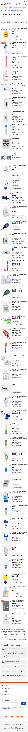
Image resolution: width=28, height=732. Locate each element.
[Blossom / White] (17, 73)
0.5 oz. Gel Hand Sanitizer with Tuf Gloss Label (19, 234)
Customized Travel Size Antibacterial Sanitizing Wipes (19, 84)
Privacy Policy (8, 725)
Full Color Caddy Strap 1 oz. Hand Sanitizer (19, 411)
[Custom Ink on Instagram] (16, 716)
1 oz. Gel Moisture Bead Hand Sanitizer (18, 98)
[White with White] (15, 522)
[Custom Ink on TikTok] (19, 716)
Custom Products (7, 723)
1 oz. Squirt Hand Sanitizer (18, 111)
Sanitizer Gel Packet (17, 152)
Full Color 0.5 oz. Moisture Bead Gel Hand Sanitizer (19, 302)
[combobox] (14, 7)
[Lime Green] (17, 223)
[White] (15, 31)
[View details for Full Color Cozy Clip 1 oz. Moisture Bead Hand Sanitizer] (6, 225)
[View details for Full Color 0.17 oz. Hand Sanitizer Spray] (6, 511)
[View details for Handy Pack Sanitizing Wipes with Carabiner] (6, 361)
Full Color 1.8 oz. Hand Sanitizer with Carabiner (19, 180)
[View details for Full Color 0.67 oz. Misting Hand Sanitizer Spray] (6, 524)
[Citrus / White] (19, 73)
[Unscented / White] (13, 73)
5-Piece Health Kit (16, 138)
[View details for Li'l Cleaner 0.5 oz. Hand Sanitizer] (6, 198)
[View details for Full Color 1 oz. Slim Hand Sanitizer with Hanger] (6, 565)
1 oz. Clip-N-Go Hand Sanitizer (19, 165)
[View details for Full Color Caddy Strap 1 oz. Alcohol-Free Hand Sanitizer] (6, 321)
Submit (23, 703)
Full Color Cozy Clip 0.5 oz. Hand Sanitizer (19, 288)
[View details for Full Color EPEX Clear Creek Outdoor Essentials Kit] (6, 483)
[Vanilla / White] (21, 588)
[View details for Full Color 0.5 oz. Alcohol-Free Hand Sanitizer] (6, 375)
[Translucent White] (15, 576)
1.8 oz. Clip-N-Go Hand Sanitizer (19, 247)
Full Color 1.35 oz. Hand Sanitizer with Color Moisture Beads (19, 533)
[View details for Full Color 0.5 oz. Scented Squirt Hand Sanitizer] (6, 75)
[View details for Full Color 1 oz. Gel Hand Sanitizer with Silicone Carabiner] (6, 443)
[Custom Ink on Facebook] (6, 716)
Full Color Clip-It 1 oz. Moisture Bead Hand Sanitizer (19, 397)
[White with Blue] (15, 495)
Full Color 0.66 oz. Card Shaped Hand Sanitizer (19, 29)
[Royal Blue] (13, 249)
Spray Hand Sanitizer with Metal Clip (19, 465)
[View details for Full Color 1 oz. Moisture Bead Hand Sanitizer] (6, 280)
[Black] (21, 45)
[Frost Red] (13, 31)
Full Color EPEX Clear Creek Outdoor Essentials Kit (18, 479)
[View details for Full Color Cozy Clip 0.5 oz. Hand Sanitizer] (6, 293)
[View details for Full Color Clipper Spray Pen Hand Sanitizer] (6, 266)
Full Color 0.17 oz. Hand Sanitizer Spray (19, 506)
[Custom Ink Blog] (22, 716)
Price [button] (15, 22)
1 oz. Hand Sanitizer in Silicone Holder (19, 43)
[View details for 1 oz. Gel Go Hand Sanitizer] (6, 334)
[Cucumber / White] (21, 73)
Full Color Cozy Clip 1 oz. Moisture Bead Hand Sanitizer (19, 221)
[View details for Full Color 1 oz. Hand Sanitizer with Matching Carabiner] (6, 497)
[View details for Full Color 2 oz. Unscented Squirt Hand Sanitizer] (6, 212)
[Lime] (19, 454)
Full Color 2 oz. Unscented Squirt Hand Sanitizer (19, 207)
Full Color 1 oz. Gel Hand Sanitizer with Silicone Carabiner (19, 438)
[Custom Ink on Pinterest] (12, 716)
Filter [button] (4, 22)
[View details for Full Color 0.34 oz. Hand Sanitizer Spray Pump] (6, 62)
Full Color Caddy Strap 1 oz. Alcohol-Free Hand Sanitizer (18, 316)
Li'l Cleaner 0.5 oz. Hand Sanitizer (17, 193)
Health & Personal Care (12, 10)
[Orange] (19, 45)
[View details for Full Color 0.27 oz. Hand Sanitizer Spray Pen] (6, 130)
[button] (10, 30)
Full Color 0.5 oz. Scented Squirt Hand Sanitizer (19, 70)
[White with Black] (13, 495)
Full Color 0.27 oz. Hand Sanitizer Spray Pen (19, 125)
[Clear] (13, 101)
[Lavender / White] (15, 73)
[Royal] (15, 167)
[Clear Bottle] (13, 372)
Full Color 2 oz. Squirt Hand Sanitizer (18, 614)
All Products (3, 10)
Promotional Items (16, 723)
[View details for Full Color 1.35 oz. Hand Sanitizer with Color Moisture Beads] (6, 538)
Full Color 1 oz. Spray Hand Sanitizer (18, 424)
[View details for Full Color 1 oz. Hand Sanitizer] (6, 592)
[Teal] (13, 223)
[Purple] (13, 59)
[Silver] (15, 154)
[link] (7, 4)
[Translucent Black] (17, 576)
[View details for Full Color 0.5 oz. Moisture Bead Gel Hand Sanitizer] (6, 307)
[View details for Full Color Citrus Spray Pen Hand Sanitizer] (6, 348)
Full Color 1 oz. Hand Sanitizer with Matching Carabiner (19, 492)
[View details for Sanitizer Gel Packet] (6, 157)
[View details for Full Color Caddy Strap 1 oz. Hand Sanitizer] (6, 416)
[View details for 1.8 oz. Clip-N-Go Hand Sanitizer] (6, 253)
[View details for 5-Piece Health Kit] (6, 144)
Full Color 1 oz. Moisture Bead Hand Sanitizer (19, 275)
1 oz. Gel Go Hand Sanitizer (18, 328)
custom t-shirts (20, 724)
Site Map (23, 723)
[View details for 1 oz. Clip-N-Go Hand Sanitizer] (6, 171)
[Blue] (13, 45)
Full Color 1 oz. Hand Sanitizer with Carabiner (19, 574)
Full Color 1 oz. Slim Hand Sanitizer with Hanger (17, 560)
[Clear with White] (15, 535)
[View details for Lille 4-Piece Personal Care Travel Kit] (6, 388)
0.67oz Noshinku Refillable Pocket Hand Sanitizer (18, 601)
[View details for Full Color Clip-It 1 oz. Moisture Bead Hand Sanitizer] (6, 402)
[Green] (17, 264)
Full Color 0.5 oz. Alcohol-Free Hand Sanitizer (19, 370)
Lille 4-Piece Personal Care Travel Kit (18, 383)
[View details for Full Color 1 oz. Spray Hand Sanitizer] (6, 429)
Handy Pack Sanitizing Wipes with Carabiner (18, 356)
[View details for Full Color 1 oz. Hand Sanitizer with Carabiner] (6, 579)
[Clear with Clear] (15, 508)
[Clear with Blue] (13, 508)
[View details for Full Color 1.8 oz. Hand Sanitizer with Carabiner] (6, 185)
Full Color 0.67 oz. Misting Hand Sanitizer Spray (19, 519)
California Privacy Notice (17, 725)
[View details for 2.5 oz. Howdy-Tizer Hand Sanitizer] (6, 551)
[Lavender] (17, 603)
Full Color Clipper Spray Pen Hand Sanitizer (18, 261)
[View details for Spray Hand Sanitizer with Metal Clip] (6, 470)
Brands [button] (9, 22)
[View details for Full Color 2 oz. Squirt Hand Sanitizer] (6, 619)
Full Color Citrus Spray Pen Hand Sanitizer (19, 343)
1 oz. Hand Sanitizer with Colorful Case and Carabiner (18, 451)
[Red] (15, 45)
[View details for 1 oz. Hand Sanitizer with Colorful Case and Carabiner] (6, 456)
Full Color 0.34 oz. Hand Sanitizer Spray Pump (19, 57)
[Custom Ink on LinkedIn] (9, 716)
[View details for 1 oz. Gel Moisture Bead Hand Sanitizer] (6, 103)
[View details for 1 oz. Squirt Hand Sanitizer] (6, 117)
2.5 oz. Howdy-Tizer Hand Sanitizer (18, 546)
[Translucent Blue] (13, 128)
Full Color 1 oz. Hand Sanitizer (19, 586)
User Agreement (14, 727)
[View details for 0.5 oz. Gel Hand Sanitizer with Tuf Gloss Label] (6, 239)
